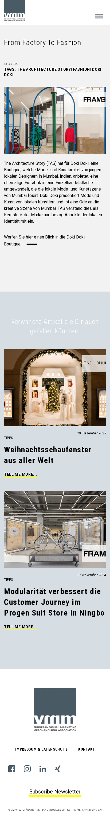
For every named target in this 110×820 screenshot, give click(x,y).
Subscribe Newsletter (55, 791)
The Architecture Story (44, 69)
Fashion (81, 69)
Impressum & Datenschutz (41, 749)
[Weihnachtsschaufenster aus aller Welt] (4, 352)
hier (29, 237)
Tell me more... (20, 474)
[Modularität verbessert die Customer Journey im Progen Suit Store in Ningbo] (4, 494)
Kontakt (86, 749)
